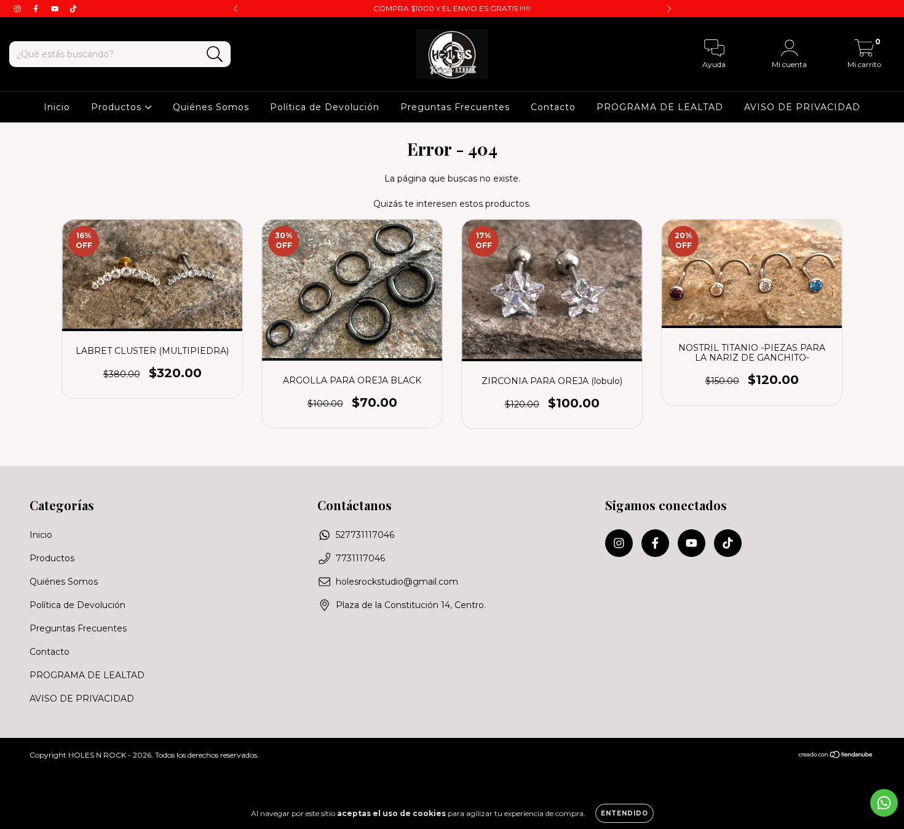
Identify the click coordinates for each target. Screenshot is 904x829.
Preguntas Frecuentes (455, 107)
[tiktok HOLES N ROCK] (73, 8)
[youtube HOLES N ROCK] (56, 8)
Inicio (57, 107)
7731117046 (360, 558)
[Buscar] (214, 54)
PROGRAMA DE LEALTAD (660, 107)
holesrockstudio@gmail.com (397, 581)
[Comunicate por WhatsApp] (884, 803)
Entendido (624, 813)
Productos (118, 107)
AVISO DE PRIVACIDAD (802, 107)
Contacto (553, 107)
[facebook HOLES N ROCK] (37, 8)
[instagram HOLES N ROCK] (18, 8)
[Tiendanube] (836, 756)
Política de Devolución (324, 107)
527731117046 (365, 534)
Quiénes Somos (211, 107)
